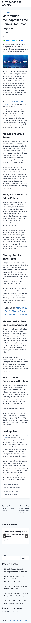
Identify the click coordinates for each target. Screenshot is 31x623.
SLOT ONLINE (6, 12)
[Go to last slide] (4, 536)
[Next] (26, 536)
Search (4, 555)
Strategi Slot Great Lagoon (11, 491)
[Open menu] (27, 3)
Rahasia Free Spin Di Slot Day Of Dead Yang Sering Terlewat (23, 508)
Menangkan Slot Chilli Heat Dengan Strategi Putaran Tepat (16, 311)
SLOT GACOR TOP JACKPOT (18, 620)
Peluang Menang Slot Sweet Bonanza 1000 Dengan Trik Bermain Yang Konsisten (14, 578)
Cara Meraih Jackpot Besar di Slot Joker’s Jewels (8, 508)
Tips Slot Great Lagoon (10, 494)
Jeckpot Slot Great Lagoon (11, 484)
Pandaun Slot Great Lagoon (12, 487)
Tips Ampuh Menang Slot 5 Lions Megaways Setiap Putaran (15, 534)
